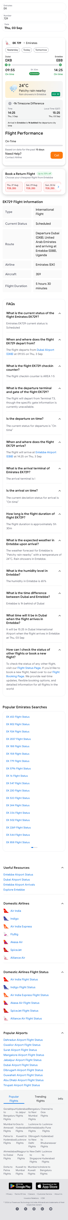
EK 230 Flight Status (17, 790)
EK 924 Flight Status (17, 731)
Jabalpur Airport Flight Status (22, 1059)
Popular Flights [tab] (14, 1098)
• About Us (58, 1194)
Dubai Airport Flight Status (20, 1065)
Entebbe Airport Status (18, 874)
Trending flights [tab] (40, 1098)
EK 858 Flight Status (18, 842)
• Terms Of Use (20, 1194)
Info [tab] (60, 1098)
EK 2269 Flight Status (18, 827)
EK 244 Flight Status (17, 805)
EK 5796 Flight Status (18, 768)
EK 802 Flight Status (17, 724)
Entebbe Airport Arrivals (19, 884)
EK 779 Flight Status (17, 761)
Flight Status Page (29, 667)
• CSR (42, 1198)
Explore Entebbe (14, 889)
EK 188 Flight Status (17, 746)
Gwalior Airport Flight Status (21, 1044)
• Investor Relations (31, 1198)
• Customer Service (44, 1194)
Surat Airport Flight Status (20, 1049)
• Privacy (9, 1194)
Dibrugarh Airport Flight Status (23, 1070)
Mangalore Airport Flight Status (23, 1054)
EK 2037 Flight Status (18, 738)
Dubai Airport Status (16, 879)
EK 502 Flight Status (18, 820)
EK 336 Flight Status (18, 812)
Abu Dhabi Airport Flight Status (23, 1080)
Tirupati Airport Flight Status (21, 1085)
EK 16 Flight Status (17, 775)
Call (56, 155)
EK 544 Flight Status (18, 834)
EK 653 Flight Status (17, 716)
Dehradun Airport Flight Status (23, 1039)
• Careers (31, 1194)
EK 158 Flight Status (17, 753)
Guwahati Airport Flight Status (23, 1075)
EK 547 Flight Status (17, 783)
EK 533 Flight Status (18, 797)
